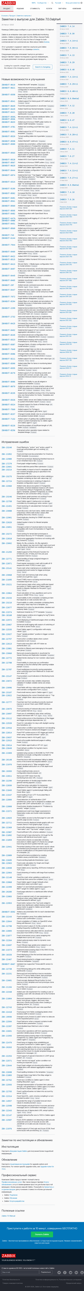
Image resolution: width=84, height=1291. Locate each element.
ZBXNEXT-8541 (8, 101)
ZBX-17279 (7, 464)
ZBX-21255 (7, 552)
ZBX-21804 (7, 998)
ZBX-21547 (7, 795)
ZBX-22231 (7, 974)
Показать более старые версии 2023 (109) (68, 231)
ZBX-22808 (7, 806)
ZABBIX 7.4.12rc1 (69, 127)
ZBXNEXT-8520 (8, 136)
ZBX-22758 (7, 501)
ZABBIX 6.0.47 (67, 120)
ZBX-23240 (7, 447)
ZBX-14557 (7, 1101)
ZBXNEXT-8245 (8, 335)
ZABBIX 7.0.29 (67, 62)
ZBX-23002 (7, 543)
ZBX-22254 (7, 1056)
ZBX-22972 (7, 620)
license (46, 42)
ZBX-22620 (7, 522)
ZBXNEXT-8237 (8, 414)
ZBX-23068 (7, 575)
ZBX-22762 (7, 1080)
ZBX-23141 (7, 568)
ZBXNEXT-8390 (8, 363)
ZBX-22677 (7, 607)
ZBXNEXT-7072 (8, 297)
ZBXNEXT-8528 (8, 159)
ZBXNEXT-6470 (8, 218)
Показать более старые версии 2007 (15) (68, 359)
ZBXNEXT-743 (8, 235)
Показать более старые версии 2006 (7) (68, 367)
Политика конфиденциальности (47, 1279)
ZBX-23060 (7, 653)
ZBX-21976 (7, 1129)
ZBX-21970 (7, 764)
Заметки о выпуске (24, 16)
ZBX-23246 (7, 497)
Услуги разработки (17, 1201)
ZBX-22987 (7, 832)
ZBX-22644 (7, 1065)
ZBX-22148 (7, 877)
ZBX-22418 (7, 1012)
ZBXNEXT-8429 (8, 109)
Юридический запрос (74, 1283)
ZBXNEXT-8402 (8, 330)
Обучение (13, 1198)
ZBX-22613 (7, 644)
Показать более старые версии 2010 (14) (68, 335)
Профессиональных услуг (12, 1182)
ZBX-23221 (7, 584)
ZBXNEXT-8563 (8, 153)
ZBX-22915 (7, 740)
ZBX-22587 (7, 1120)
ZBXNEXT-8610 (8, 85)
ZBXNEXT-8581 (8, 132)
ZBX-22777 (7, 702)
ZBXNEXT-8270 (8, 373)
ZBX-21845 (7, 790)
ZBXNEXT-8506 (8, 119)
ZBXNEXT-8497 (8, 269)
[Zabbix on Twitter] (59, 1272)
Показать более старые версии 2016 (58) (68, 287)
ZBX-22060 (7, 486)
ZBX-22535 (7, 629)
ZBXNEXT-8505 (8, 211)
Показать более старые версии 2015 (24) (68, 295)
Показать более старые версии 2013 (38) (68, 311)
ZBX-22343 (7, 1110)
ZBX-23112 (7, 718)
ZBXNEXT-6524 (8, 182)
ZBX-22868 (7, 882)
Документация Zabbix (18, 1151)
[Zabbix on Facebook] (64, 1272)
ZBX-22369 (7, 827)
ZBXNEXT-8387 (8, 344)
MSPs (34, 3)
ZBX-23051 (7, 527)
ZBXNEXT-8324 (8, 405)
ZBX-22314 (7, 1096)
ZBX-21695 (7, 580)
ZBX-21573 (7, 950)
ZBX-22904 (7, 873)
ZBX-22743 (7, 1007)
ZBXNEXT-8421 (8, 112)
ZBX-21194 (7, 987)
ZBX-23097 (7, 714)
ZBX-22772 (7, 658)
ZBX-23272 (7, 534)
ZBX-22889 (7, 855)
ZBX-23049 (7, 748)
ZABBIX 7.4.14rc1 (69, 41)
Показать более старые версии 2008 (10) (68, 351)
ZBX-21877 (7, 936)
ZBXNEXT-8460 (8, 252)
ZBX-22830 (7, 785)
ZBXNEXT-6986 (8, 220)
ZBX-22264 (7, 940)
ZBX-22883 (7, 896)
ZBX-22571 (7, 1061)
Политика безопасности (11, 1279)
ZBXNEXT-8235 (8, 393)
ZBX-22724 (7, 481)
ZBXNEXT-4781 (8, 127)
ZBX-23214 (7, 470)
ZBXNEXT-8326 (8, 400)
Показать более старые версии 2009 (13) (68, 343)
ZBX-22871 (7, 563)
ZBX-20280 (7, 892)
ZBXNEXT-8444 (8, 170)
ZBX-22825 (7, 818)
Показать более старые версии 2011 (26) (68, 327)
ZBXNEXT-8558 (8, 141)
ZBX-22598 (7, 1106)
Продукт (12, 16)
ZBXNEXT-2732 (8, 317)
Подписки (13, 1195)
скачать (36, 49)
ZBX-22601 (7, 467)
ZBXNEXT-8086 (8, 382)
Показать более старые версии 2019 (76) (68, 263)
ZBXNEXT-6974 (8, 175)
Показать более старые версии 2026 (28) (68, 208)
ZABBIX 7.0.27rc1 (69, 178)
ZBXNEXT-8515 (8, 259)
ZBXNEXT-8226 (8, 426)
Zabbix (9, 3)
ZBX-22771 (7, 559)
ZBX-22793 (7, 1091)
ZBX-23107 (7, 692)
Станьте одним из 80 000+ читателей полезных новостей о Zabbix (28, 1268)
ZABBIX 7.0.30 (67, 33)
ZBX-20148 (7, 760)
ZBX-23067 (7, 625)
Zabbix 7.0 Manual (8, 1216)
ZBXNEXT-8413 (8, 264)
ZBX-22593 (7, 1085)
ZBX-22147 (7, 1115)
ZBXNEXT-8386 (8, 354)
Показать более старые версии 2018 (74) (68, 271)
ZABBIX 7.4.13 (67, 55)
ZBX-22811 (7, 776)
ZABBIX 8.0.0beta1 (69, 185)
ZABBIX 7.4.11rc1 (69, 170)
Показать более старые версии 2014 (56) (68, 303)
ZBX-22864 (7, 593)
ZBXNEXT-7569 (8, 409)
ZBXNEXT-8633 (8, 122)
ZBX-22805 (7, 931)
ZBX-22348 (7, 992)
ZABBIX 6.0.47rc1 (69, 142)
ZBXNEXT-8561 (8, 201)
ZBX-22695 (7, 860)
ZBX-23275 (7, 476)
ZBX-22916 (7, 728)
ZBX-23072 (7, 681)
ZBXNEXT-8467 (8, 964)
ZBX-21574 (7, 612)
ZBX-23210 (7, 603)
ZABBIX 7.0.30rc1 (69, 48)
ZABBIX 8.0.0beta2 (69, 98)
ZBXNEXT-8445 (8, 276)
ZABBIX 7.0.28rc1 (69, 134)
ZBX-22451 (7, 506)
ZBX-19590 (7, 1017)
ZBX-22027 (7, 634)
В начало (5, 16)
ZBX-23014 (7, 745)
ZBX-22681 (7, 980)
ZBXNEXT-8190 (8, 189)
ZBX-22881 (7, 648)
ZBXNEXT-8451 (8, 224)
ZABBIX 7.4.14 (67, 26)
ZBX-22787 (7, 669)
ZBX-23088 (7, 511)
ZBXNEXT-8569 (8, 228)
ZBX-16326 (7, 955)
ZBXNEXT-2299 (8, 308)
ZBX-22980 (7, 459)
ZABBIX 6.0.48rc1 (69, 91)
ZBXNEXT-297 (8, 285)
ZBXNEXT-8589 (8, 144)
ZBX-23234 (7, 598)
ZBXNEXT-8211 (8, 359)
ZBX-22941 (7, 847)
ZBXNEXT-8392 (8, 912)
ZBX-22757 (7, 639)
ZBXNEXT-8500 (8, 117)
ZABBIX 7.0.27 (67, 156)
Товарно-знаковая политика (12, 1283)
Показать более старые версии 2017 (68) (68, 279)
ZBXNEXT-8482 (8, 214)
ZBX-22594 (7, 1021)
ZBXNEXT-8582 (8, 193)
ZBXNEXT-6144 (8, 238)
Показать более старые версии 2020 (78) (68, 255)
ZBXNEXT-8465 (8, 280)
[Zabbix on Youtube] (82, 1272)
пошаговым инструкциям (20, 1164)
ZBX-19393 (7, 771)
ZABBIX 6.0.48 (67, 69)
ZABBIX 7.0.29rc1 (69, 84)
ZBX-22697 (7, 945)
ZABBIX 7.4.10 (67, 192)
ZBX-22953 (7, 903)
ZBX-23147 (7, 676)
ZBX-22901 (7, 517)
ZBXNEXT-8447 (8, 290)
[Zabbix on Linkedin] (76, 1272)
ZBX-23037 (7, 737)
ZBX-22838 (7, 868)
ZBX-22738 (7, 969)
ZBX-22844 (7, 921)
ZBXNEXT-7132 (8, 419)
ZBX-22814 (7, 733)
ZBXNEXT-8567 (8, 162)
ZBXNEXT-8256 (8, 430)
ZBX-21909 (7, 753)
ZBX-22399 (7, 887)
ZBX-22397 (7, 1026)
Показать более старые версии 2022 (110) (68, 239)
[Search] (52, 3)
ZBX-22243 (7, 917)
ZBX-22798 (7, 926)
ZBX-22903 (7, 863)
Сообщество (42, 3)
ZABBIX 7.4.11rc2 (69, 163)
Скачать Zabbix (42, 1234)
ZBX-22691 (7, 1031)
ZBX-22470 (7, 1042)
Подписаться (46, 1272)
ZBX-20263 (7, 1047)
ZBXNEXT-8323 (8, 340)
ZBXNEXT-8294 (8, 301)
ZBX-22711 (7, 823)
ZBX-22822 (7, 695)
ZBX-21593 (7, 1036)
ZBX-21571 (7, 811)
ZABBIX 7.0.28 (67, 113)
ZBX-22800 (7, 800)
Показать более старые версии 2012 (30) (68, 319)
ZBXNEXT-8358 (8, 94)
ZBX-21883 (7, 1075)
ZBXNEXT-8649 (8, 106)
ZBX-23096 (7, 688)
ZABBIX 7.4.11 (67, 149)
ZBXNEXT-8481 (8, 198)
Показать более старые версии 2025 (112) (68, 216)
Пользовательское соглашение (70, 1279)
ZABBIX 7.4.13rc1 (69, 77)
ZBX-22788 (7, 663)
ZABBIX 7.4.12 (67, 106)
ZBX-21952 (7, 454)
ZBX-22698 (7, 1072)
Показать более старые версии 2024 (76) (68, 223)
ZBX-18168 (7, 615)
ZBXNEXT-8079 (8, 386)
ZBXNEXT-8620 (8, 166)
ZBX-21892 (7, 835)
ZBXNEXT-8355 (8, 368)
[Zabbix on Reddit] (70, 1272)
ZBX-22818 (7, 538)
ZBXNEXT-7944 (8, 245)
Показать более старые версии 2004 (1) (68, 375)
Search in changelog (42, 67)
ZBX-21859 (7, 840)
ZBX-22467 (7, 959)
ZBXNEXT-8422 (8, 256)
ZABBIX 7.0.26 (67, 199)
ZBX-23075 (7, 709)
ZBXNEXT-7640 (8, 349)
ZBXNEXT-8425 (8, 323)
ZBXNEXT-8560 (8, 206)
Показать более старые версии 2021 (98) (68, 247)
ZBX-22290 (7, 781)
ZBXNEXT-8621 (8, 88)
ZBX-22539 (7, 723)
